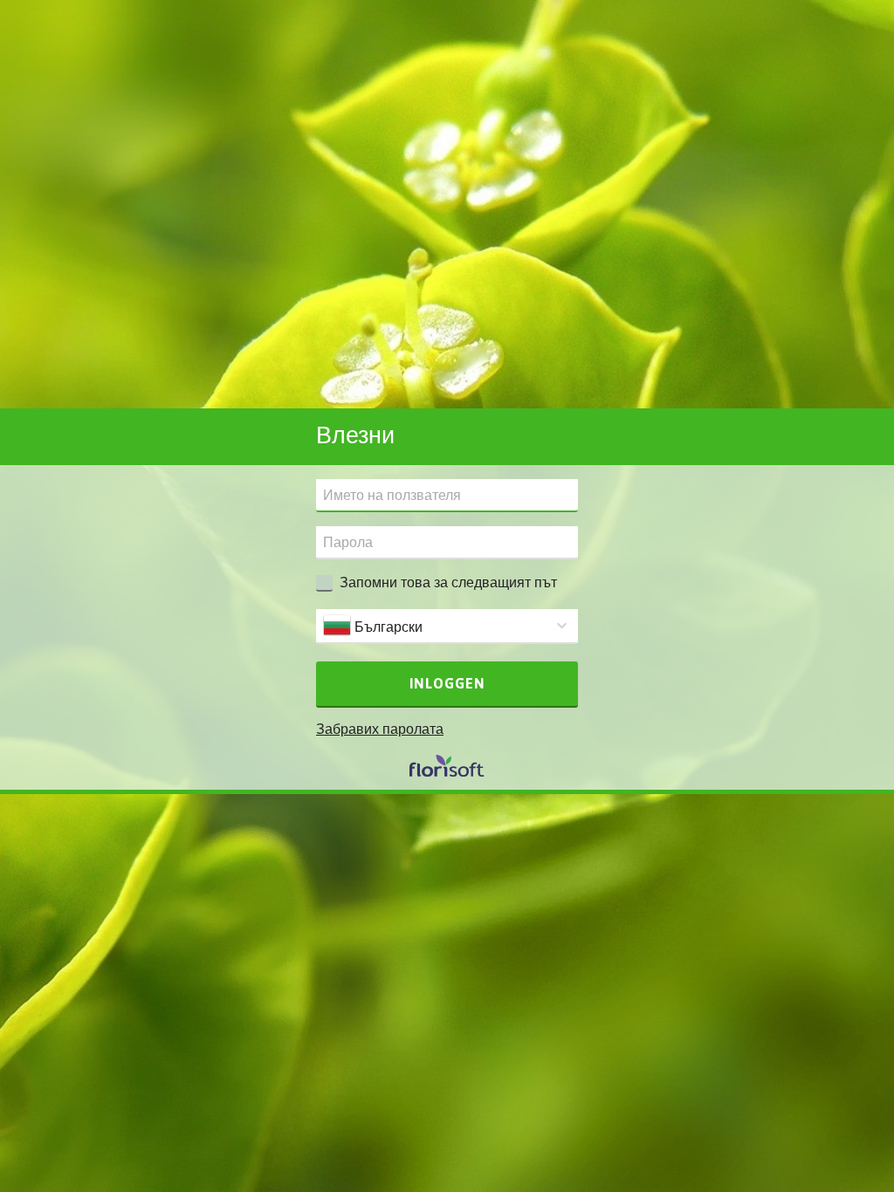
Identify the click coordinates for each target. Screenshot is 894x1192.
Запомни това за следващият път (448, 582)
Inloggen (447, 683)
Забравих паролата (380, 728)
